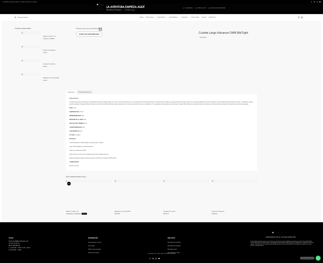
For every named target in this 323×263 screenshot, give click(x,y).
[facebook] (311, 1)
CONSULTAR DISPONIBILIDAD (89, 34)
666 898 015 (16, 245)
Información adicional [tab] (84, 92)
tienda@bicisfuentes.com (20, 241)
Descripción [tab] (71, 92)
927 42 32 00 (15, 243)
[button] (100, 29)
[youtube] (319, 1)
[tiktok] (317, 1)
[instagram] (314, 1)
